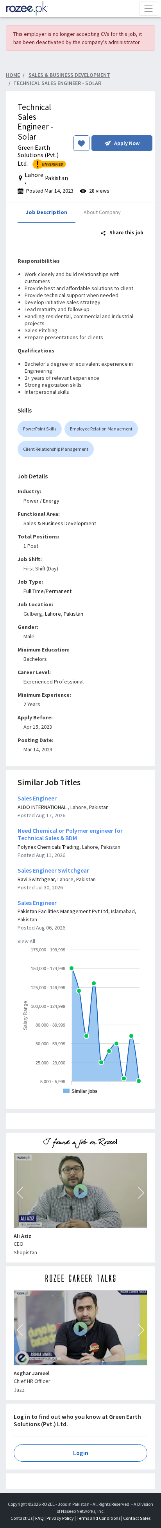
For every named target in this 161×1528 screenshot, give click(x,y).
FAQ (39, 1518)
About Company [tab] (102, 212)
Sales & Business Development (59, 523)
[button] (20, 1193)
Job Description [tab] (46, 212)
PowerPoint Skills (39, 429)
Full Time (33, 591)
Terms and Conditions (98, 1518)
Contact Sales (136, 1518)
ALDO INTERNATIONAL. (43, 807)
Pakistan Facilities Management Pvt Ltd (63, 911)
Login (80, 1453)
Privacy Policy (60, 1518)
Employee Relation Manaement (101, 429)
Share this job (125, 232)
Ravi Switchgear (36, 879)
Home (13, 74)
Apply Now (127, 143)
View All (26, 941)
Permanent (59, 591)
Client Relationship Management (55, 449)
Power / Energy (41, 500)
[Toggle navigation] (148, 8)
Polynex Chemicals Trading (48, 846)
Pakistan (73, 613)
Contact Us (21, 1518)
